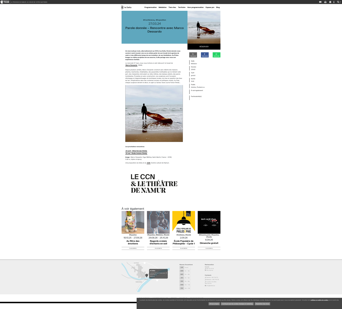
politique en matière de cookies (319, 300)
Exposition (161, 20)
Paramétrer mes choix (262, 304)
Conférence (149, 20)
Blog (218, 7)
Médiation (163, 7)
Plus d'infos (132, 248)
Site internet (209, 270)
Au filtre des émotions (132, 242)
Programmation (150, 7)
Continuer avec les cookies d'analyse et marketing (237, 304)
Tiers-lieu (172, 7)
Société (167, 235)
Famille (209, 237)
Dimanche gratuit (205, 235)
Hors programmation (195, 7)
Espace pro (210, 7)
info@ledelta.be (210, 285)
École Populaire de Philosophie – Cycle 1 (184, 242)
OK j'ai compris (214, 304)
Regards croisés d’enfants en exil (158, 242)
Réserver (204, 47)
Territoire (181, 7)
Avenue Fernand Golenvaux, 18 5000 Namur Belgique (158, 274)
